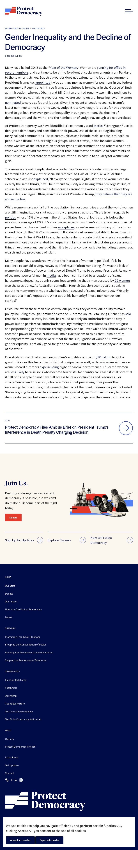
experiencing (49, 367)
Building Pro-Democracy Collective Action (28, 652)
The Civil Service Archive (19, 711)
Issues (8, 617)
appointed (42, 82)
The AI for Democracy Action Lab (23, 719)
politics (10, 217)
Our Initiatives (12, 671)
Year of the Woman (63, 67)
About (8, 730)
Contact (9, 773)
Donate (13, 517)
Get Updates (12, 765)
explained (41, 179)
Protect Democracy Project (20, 746)
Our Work (10, 628)
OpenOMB (11, 695)
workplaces (66, 227)
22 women (122, 280)
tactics (98, 125)
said (128, 313)
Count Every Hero (15, 703)
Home (8, 577)
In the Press (11, 757)
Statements (38, 28)
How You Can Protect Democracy (23, 609)
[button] (129, 11)
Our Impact (11, 601)
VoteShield (11, 687)
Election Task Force (15, 680)
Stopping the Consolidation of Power (25, 644)
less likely (17, 372)
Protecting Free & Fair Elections (22, 636)
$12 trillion (103, 357)
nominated (13, 102)
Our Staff (10, 585)
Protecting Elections (17, 28)
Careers (9, 738)
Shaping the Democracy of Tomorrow (25, 660)
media (51, 275)
